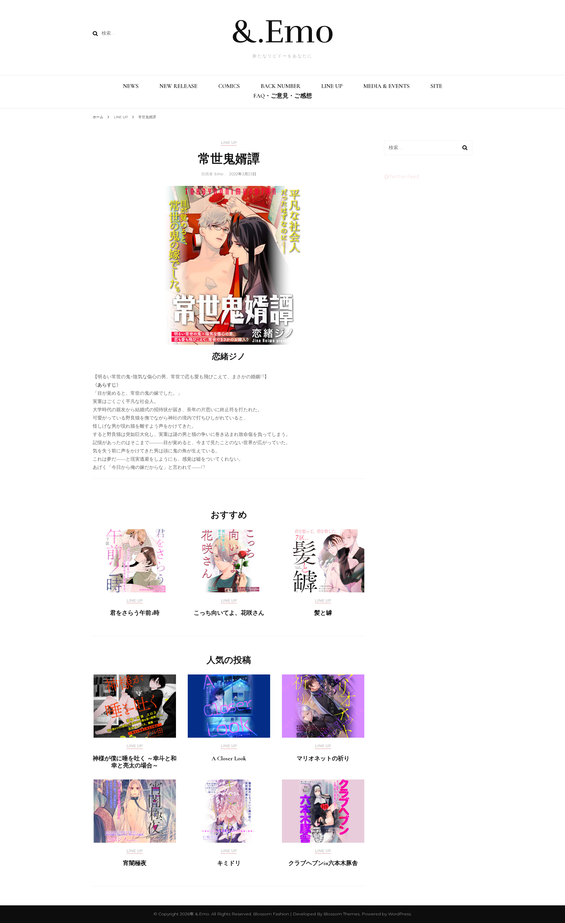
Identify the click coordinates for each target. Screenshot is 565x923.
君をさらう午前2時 (134, 613)
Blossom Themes (341, 914)
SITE (436, 86)
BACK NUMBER (280, 86)
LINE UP (332, 86)
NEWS (131, 86)
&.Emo (282, 31)
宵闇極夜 (135, 863)
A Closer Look (229, 758)
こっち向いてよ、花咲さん (229, 613)
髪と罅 (323, 613)
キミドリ (229, 863)
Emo (219, 173)
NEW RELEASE (178, 86)
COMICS (229, 86)
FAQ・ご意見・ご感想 (282, 95)
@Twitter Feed (401, 176)
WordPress (399, 914)
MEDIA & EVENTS (386, 86)
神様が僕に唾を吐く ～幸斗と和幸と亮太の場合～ (135, 762)
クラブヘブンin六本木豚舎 (323, 863)
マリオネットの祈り (323, 758)
